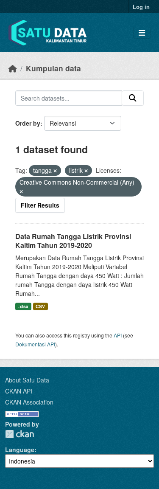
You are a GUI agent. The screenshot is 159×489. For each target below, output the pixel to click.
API (118, 335)
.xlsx (23, 306)
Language (19, 449)
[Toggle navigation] (142, 33)
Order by (27, 123)
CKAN (19, 434)
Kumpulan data (53, 68)
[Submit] (133, 98)
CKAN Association (29, 402)
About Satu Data (27, 380)
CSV (40, 306)
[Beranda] (12, 68)
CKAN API (18, 391)
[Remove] (55, 170)
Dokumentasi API (35, 344)
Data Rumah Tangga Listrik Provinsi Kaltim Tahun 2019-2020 (73, 240)
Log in (141, 7)
